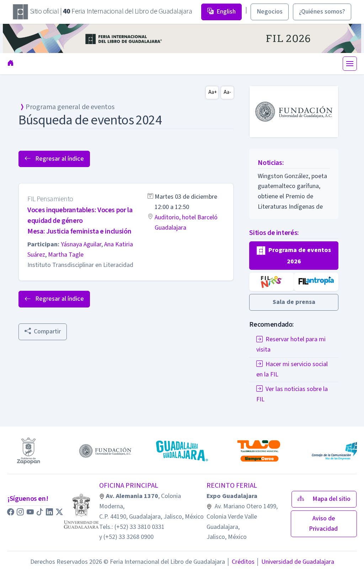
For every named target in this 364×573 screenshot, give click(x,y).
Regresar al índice (59, 158)
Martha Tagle (66, 254)
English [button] (226, 11)
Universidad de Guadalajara (295, 561)
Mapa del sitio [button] (331, 498)
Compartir (47, 331)
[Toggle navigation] (350, 64)
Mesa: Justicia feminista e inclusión (79, 231)
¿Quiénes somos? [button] (322, 11)
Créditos (240, 561)
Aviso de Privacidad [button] (324, 523)
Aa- (227, 92)
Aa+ (212, 92)
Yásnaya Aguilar (81, 244)
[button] (293, 255)
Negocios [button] (270, 11)
